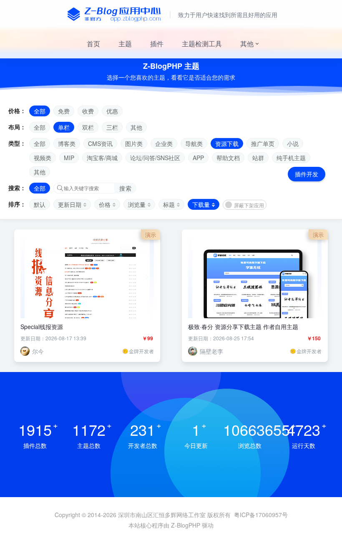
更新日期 (69, 204)
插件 (156, 43)
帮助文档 (228, 157)
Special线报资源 (41, 326)
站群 (258, 157)
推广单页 (262, 143)
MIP (69, 157)
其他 (247, 43)
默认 (39, 204)
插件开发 (306, 174)
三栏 (112, 127)
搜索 (125, 188)
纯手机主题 (291, 157)
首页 (93, 43)
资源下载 (227, 143)
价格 (105, 204)
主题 (125, 43)
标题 (169, 204)
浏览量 (137, 204)
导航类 (194, 143)
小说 (293, 143)
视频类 (42, 157)
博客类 (66, 143)
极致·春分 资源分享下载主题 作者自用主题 (243, 326)
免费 (64, 111)
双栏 (88, 127)
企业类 (164, 143)
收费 (88, 111)
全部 (39, 111)
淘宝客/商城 (102, 157)
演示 (150, 235)
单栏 (64, 127)
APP (198, 157)
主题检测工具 (202, 43)
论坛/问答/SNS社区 (155, 157)
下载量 (201, 204)
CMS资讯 (100, 143)
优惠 (112, 111)
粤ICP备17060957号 (261, 514)
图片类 (134, 143)
